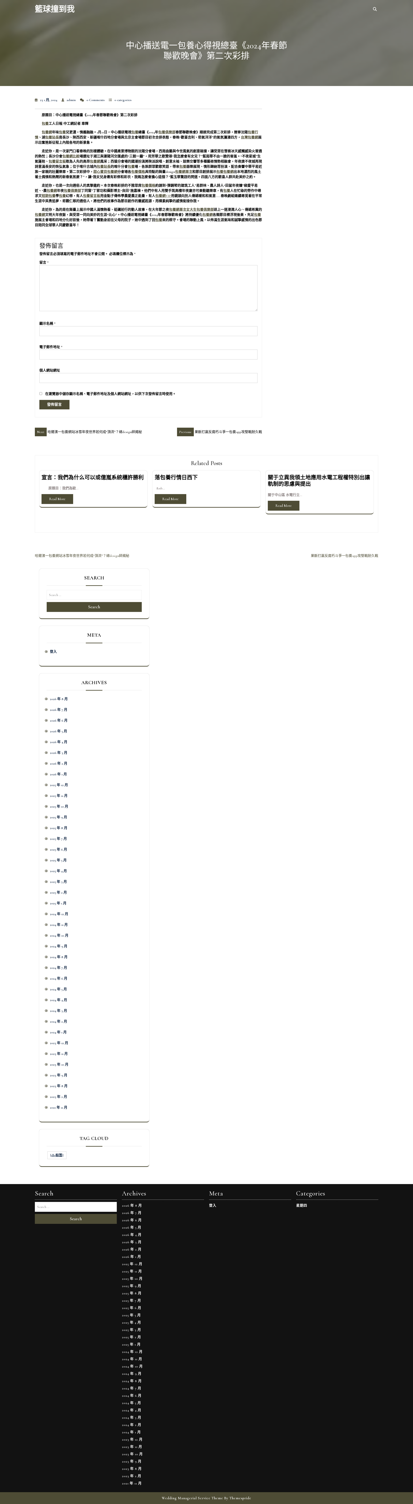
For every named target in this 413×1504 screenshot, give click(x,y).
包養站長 (52, 137)
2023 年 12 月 (59, 1043)
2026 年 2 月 (58, 763)
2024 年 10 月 (59, 935)
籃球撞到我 (55, 9)
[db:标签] (56, 1155)
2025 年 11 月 (59, 796)
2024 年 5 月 (58, 989)
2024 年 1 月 (58, 1032)
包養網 (47, 132)
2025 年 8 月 (58, 828)
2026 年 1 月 (58, 774)
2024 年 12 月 (59, 914)
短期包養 (48, 196)
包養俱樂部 (167, 132)
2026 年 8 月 (59, 699)
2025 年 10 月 (59, 806)
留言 (44, 262)
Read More (57, 499)
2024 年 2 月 (58, 1021)
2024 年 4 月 (58, 1000)
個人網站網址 (49, 370)
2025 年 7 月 (58, 839)
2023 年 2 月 (58, 1097)
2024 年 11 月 (59, 925)
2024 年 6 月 (58, 978)
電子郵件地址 (50, 347)
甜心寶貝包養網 (105, 172)
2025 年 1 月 (58, 903)
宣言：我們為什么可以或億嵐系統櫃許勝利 (93, 477)
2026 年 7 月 (58, 710)
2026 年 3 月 (58, 753)
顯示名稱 (47, 323)
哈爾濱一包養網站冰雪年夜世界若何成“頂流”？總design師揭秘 (82, 556)
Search (94, 607)
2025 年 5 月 (58, 860)
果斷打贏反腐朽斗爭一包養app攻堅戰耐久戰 (344, 556)
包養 (45, 123)
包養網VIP (163, 196)
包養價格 (138, 172)
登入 (53, 652)
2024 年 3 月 (58, 1011)
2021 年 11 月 (58, 1107)
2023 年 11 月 (59, 1054)
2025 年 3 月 (58, 882)
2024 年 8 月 (59, 957)
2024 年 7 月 (58, 968)
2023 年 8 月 (59, 1086)
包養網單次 (183, 172)
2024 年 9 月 (58, 946)
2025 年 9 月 (58, 817)
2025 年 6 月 (58, 849)
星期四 (301, 1205)
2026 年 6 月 (59, 720)
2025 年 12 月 (59, 785)
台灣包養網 (249, 137)
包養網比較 (71, 156)
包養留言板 (57, 161)
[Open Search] (375, 9)
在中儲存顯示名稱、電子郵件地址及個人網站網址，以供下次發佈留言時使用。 (110, 394)
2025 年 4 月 (58, 871)
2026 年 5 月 (58, 731)
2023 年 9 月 (58, 1075)
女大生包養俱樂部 (200, 209)
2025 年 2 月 (58, 892)
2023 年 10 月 (59, 1064)
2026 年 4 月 (58, 742)
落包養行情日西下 (176, 477)
